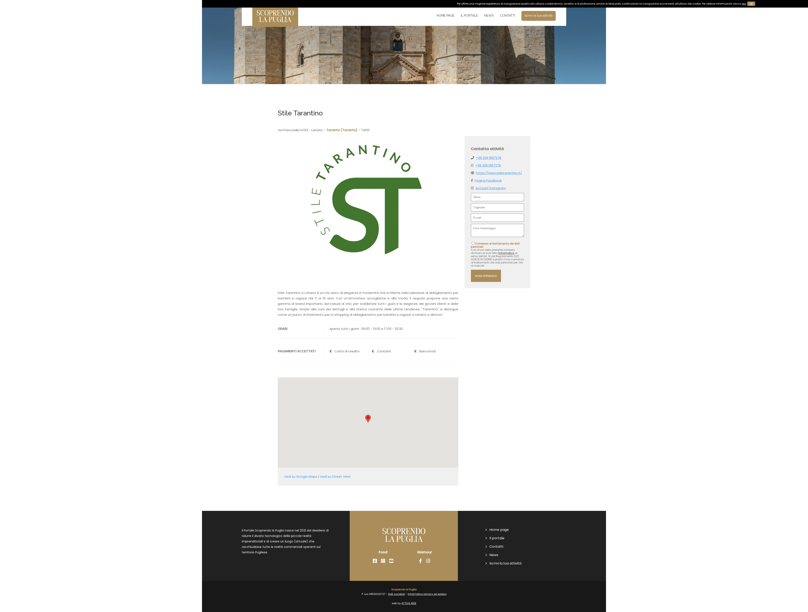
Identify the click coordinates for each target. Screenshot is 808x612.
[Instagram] (383, 561)
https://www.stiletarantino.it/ (499, 173)
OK (751, 3)
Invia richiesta (486, 276)
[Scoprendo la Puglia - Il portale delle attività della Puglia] (275, 24)
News (489, 15)
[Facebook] (375, 561)
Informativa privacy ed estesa (427, 594)
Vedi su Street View (335, 476)
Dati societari (396, 594)
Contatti (507, 15)
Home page (445, 15)
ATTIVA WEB (408, 603)
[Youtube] (391, 561)
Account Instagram (491, 188)
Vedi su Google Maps (300, 476)
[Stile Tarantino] (368, 265)
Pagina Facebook (488, 180)
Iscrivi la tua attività (539, 15)
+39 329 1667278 (488, 158)
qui (744, 3)
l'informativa (506, 253)
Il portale (469, 15)
